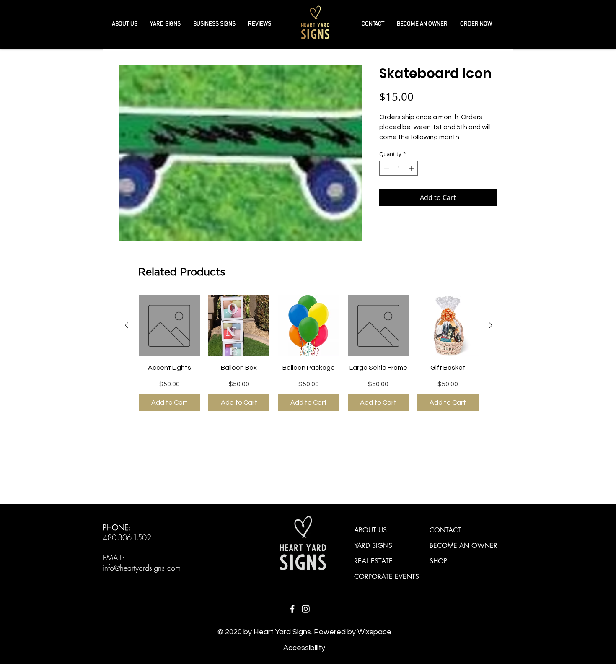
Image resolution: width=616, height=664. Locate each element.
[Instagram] (305, 609)
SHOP (438, 561)
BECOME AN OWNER (463, 545)
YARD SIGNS (373, 545)
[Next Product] (491, 325)
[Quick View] (169, 325)
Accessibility (304, 648)
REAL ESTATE (373, 561)
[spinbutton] (399, 168)
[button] (214, 24)
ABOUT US (370, 530)
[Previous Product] (127, 325)
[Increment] (412, 168)
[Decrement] (385, 168)
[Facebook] (292, 609)
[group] (309, 353)
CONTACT (445, 530)
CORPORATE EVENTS (386, 576)
